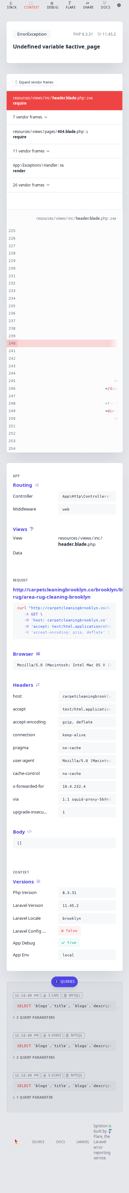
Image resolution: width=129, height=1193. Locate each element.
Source (38, 1142)
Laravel (82, 1142)
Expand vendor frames (36, 82)
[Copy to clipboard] (110, 496)
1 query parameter (35, 1097)
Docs (60, 1142)
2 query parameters (36, 1017)
